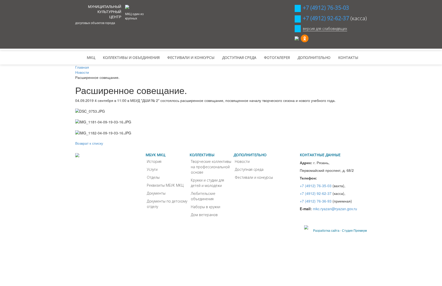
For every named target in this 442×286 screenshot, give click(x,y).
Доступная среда (249, 169)
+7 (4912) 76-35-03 (316, 185)
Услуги (152, 169)
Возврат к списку (89, 143)
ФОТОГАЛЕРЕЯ (277, 57)
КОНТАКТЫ (348, 57)
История (154, 161)
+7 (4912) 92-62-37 (316, 193)
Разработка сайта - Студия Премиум (340, 230)
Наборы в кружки (205, 206)
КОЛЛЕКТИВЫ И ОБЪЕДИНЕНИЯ (131, 57)
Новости (242, 161)
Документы (156, 193)
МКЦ (91, 57)
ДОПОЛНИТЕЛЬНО (313, 57)
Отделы (153, 177)
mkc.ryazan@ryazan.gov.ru (335, 208)
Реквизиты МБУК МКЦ (165, 185)
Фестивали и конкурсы (254, 177)
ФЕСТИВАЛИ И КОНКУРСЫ (190, 57)
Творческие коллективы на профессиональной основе (211, 167)
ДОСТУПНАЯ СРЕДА (239, 57)
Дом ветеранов (204, 214)
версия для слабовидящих (325, 28)
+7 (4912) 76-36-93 (316, 201)
